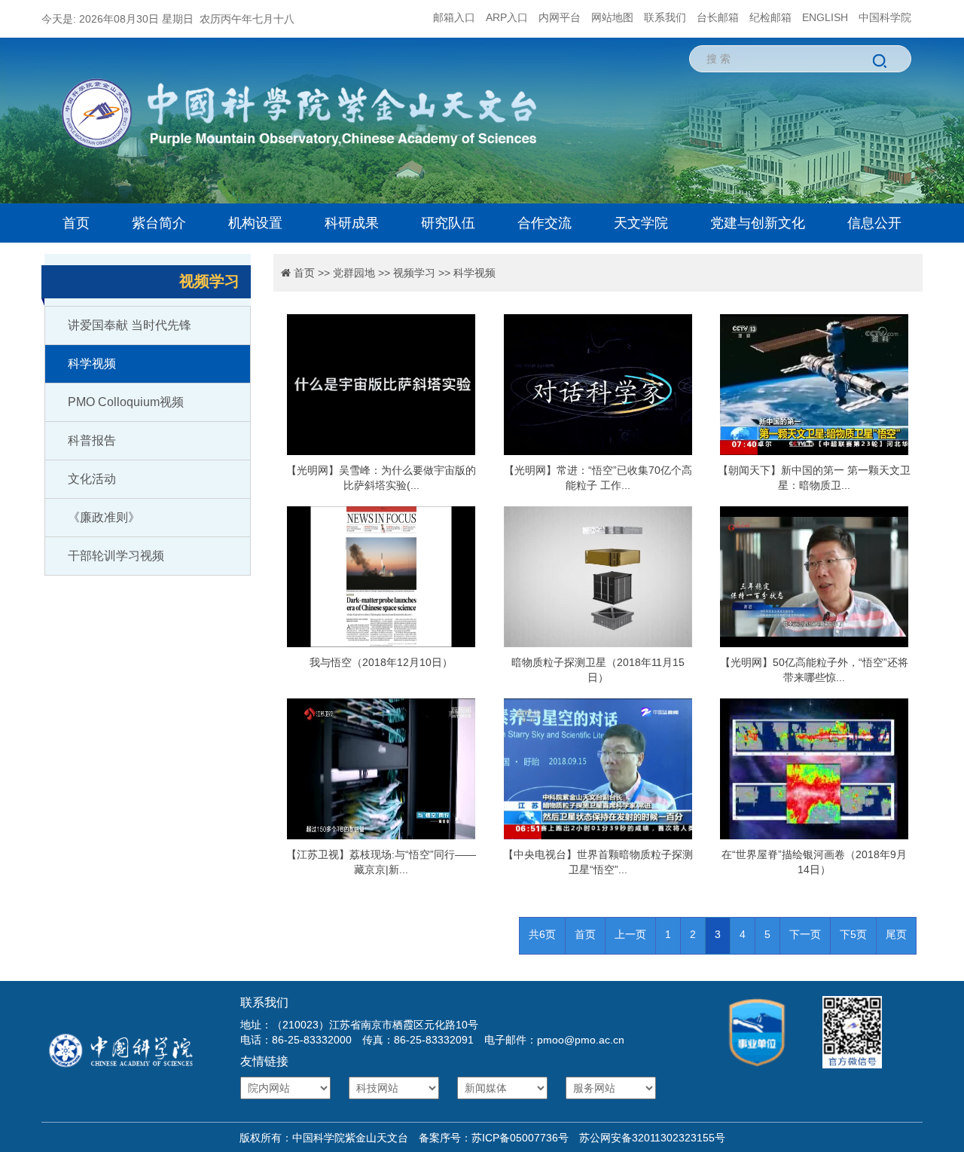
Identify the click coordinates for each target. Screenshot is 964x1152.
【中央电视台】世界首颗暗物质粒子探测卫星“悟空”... (598, 861)
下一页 (805, 934)
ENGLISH (825, 17)
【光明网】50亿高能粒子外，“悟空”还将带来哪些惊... (814, 669)
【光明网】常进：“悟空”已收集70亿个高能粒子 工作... (598, 477)
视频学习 (414, 273)
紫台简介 (159, 223)
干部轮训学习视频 (116, 555)
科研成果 (352, 223)
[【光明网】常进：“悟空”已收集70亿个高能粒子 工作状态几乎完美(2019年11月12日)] (597, 384)
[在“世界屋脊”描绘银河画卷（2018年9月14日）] (814, 768)
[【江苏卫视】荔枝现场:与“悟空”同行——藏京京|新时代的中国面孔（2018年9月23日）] (381, 768)
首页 (76, 223)
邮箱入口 (454, 17)
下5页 (853, 934)
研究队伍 (448, 223)
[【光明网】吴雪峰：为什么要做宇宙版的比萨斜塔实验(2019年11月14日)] (381, 384)
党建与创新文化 (757, 223)
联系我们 (665, 17)
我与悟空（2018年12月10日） (381, 662)
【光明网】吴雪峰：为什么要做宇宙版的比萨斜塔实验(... (381, 477)
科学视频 (92, 363)
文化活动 (92, 478)
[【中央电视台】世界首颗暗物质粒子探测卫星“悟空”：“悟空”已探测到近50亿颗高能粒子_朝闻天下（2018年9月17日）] (597, 768)
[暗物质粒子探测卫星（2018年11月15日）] (597, 576)
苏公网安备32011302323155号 (647, 1138)
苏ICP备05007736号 (520, 1138)
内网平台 (559, 17)
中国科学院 (885, 17)
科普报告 (92, 440)
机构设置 (255, 223)
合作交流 (544, 223)
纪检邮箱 (770, 17)
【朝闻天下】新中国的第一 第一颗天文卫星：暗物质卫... (814, 477)
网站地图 (612, 17)
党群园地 (354, 273)
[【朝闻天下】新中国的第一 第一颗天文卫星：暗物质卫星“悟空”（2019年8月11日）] (814, 384)
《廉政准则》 (104, 517)
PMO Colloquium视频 (126, 402)
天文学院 (641, 223)
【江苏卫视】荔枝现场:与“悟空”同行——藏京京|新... (381, 861)
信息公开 (874, 223)
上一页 (630, 934)
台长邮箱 (718, 17)
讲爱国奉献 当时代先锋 (129, 325)
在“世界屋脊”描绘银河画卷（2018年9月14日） (814, 861)
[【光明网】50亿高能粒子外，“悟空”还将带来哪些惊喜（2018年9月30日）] (814, 576)
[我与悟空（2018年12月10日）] (381, 576)
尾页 (896, 934)
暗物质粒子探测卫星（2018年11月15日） (598, 669)
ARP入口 (507, 17)
